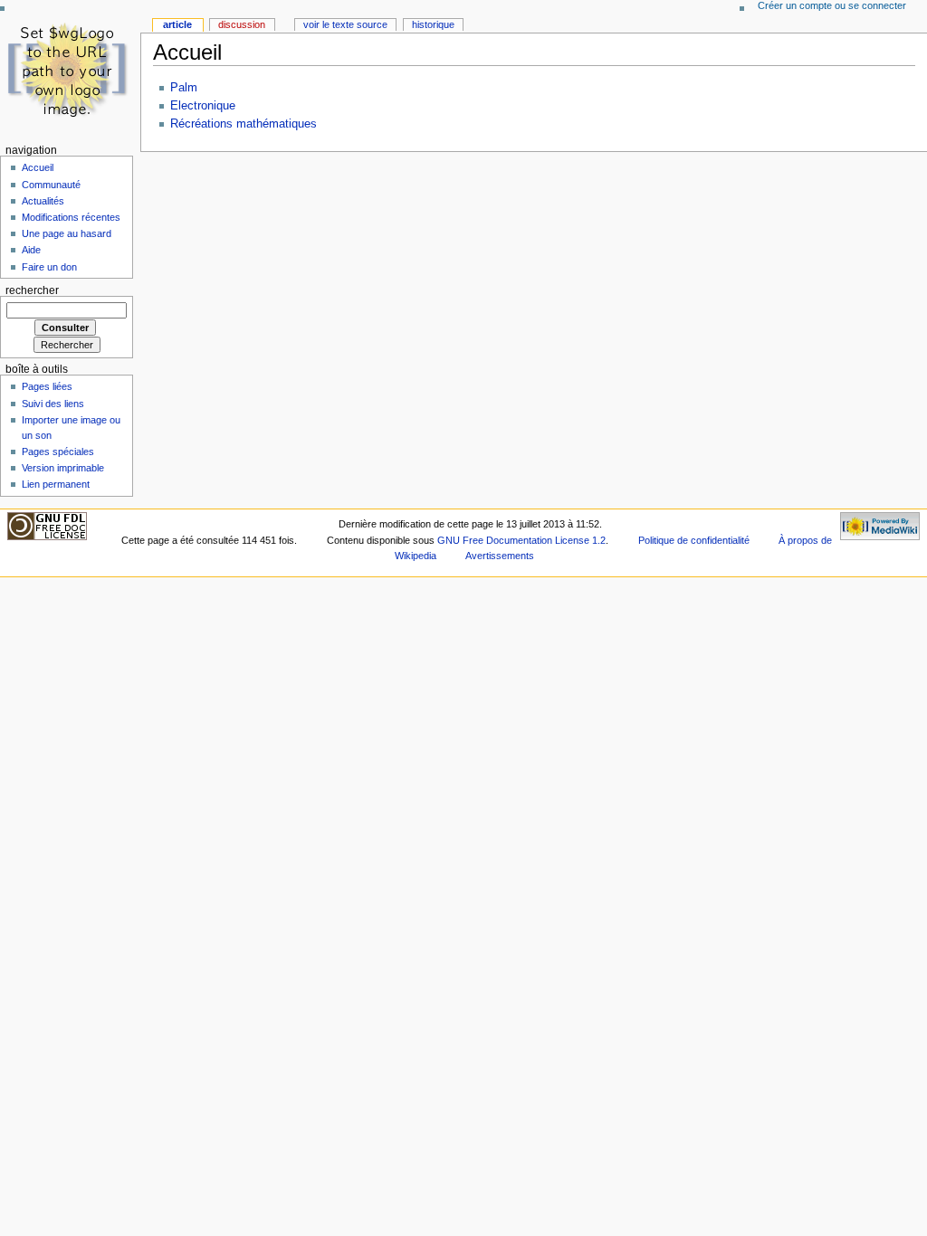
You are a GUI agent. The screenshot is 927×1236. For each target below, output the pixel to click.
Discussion (241, 24)
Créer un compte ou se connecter (832, 5)
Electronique (202, 106)
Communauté (51, 184)
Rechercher (32, 290)
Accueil (37, 167)
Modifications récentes (71, 217)
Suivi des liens (53, 403)
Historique (433, 24)
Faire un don (49, 266)
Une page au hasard (66, 233)
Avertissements (499, 555)
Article (177, 24)
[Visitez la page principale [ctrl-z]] (70, 70)
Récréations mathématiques (243, 124)
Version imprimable (63, 467)
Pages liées (47, 386)
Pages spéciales (58, 451)
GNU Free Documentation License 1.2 (521, 540)
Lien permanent (56, 484)
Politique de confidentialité (694, 540)
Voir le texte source (345, 24)
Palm (183, 87)
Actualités (43, 200)
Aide (31, 249)
